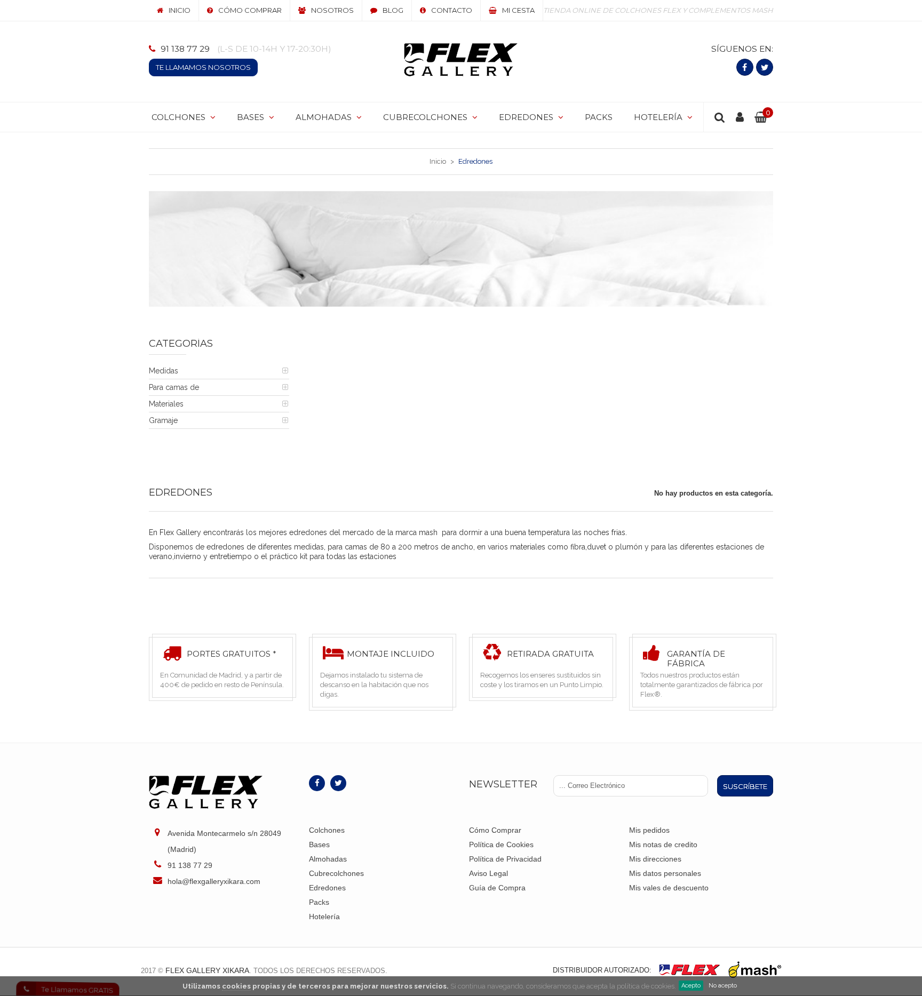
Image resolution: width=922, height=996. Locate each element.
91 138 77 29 (185, 49)
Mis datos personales (665, 873)
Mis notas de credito (663, 844)
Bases (319, 844)
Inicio (179, 10)
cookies (236, 986)
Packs (319, 902)
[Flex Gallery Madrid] (461, 60)
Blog (393, 10)
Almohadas (328, 859)
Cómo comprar (250, 10)
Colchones (327, 830)
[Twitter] (764, 67)
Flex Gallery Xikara (207, 970)
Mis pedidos (649, 830)
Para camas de (174, 387)
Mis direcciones (655, 859)
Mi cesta (518, 10)
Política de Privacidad (505, 859)
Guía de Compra (497, 887)
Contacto (451, 10)
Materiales (166, 404)
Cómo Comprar (495, 830)
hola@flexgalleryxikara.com (214, 881)
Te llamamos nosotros (203, 67)
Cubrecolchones (336, 873)
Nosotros (332, 10)
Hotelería (324, 916)
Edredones (327, 887)
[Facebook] (744, 67)
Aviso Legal (488, 873)
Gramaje (163, 420)
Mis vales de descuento (669, 887)
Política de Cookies (501, 844)
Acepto (691, 985)
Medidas (163, 370)
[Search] (719, 117)
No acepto (723, 985)
